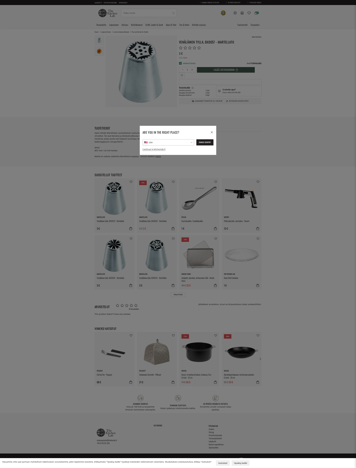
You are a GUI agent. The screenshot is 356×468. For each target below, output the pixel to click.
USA (151, 142)
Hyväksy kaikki (240, 463)
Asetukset (222, 463)
